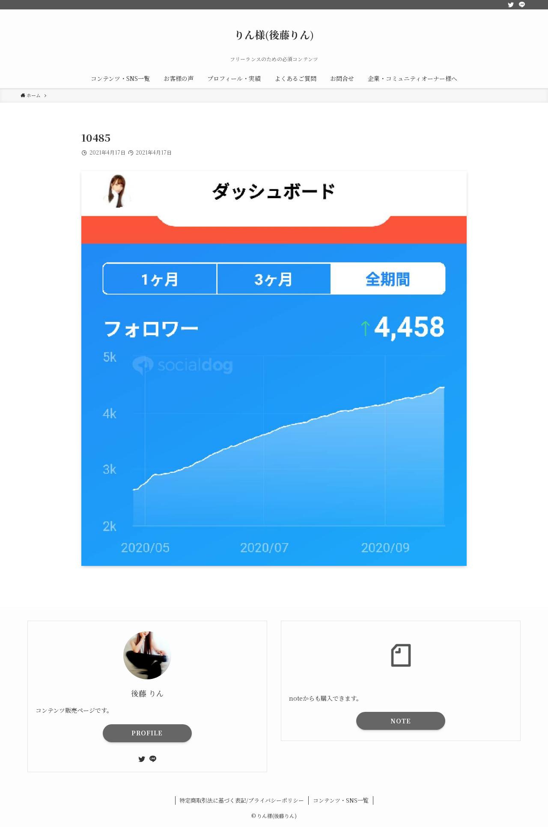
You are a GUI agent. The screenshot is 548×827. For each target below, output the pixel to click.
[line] (521, 4)
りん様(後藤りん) (274, 35)
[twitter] (510, 4)
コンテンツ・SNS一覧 (341, 800)
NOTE (400, 721)
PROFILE (147, 733)
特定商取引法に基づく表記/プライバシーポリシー (241, 800)
